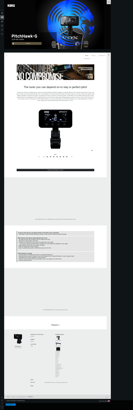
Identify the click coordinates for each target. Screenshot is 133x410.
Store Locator (2, 34)
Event (110, 87)
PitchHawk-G (30, 396)
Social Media (2, 403)
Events (2, 26)
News (2, 397)
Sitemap (107, 397)
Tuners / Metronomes (21, 396)
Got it (10, 404)
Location (2, 400)
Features (2, 22)
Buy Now (110, 73)
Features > (55, 325)
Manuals (110, 80)
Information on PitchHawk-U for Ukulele (55, 170)
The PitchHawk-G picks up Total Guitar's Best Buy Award (55, 382)
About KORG (2, 408)
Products (2, 17)
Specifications (101, 55)
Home (2, 13)
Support (2, 30)
